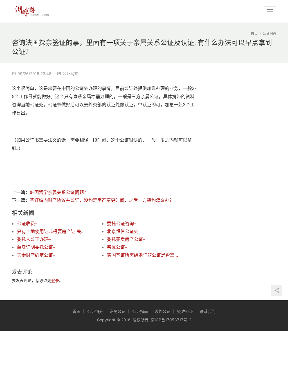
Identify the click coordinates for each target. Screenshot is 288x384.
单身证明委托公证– (36, 247)
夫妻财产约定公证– (36, 255)
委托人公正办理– (34, 239)
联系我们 (207, 311)
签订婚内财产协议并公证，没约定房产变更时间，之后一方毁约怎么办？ (102, 200)
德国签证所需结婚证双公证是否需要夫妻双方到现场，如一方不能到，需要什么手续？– (143, 255)
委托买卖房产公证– (126, 239)
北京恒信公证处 (122, 231)
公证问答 (70, 73)
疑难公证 (185, 311)
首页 (254, 33)
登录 (55, 280)
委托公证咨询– (121, 223)
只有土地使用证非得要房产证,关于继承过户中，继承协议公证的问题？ (53, 231)
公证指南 (140, 311)
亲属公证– (117, 247)
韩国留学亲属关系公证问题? (58, 192)
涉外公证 (162, 311)
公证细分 (95, 311)
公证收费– (27, 223)
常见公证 (117, 311)
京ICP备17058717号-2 (171, 319)
